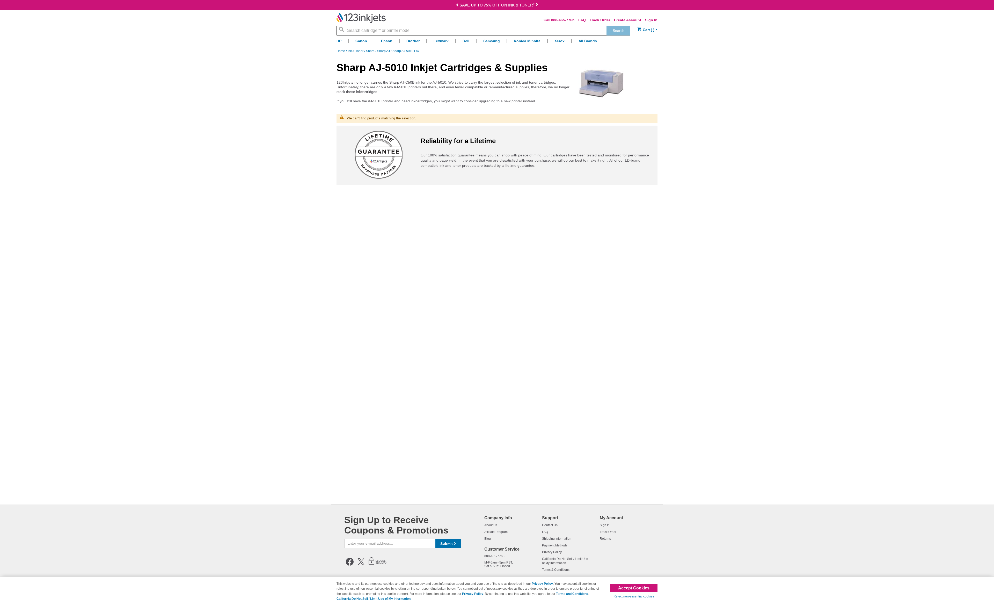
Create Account (627, 20)
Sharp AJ (384, 51)
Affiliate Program (496, 532)
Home (341, 51)
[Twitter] (361, 564)
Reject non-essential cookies (633, 596)
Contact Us (550, 525)
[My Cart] (647, 30)
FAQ (582, 20)
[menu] (497, 42)
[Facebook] (350, 564)
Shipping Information (556, 538)
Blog (487, 538)
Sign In (651, 20)
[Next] (537, 5)
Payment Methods (554, 545)
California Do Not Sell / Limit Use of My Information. (374, 599)
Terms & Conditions (555, 570)
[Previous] (457, 5)
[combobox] (483, 30)
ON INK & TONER (497, 5)
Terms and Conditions (572, 594)
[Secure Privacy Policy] (377, 564)
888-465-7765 (562, 20)
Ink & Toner (356, 51)
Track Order (600, 20)
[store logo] (361, 18)
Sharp (370, 51)
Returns (605, 538)
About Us (490, 525)
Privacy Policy (552, 552)
